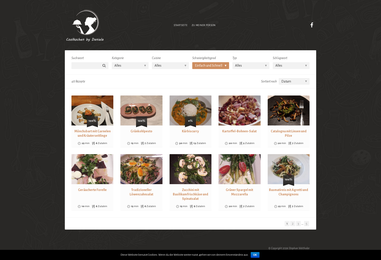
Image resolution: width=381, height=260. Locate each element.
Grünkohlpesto (141, 131)
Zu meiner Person (204, 25)
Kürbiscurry (190, 131)
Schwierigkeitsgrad (204, 58)
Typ (234, 58)
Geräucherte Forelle (92, 190)
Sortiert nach (269, 81)
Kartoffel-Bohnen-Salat (239, 131)
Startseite (180, 25)
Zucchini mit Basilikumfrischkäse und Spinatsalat (190, 194)
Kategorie (118, 58)
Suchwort (77, 58)
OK (255, 254)
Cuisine (156, 58)
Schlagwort (280, 58)
